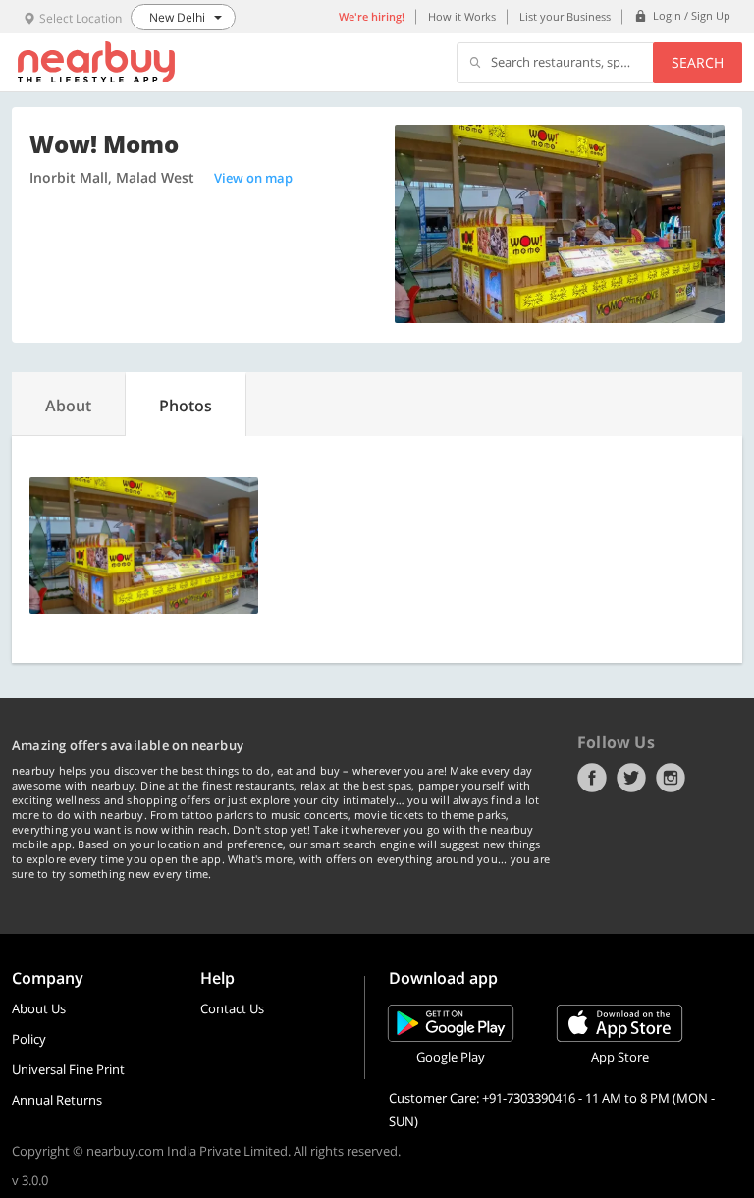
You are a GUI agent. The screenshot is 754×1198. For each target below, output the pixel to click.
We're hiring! (371, 16)
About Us (39, 1008)
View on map (253, 178)
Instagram (670, 777)
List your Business (565, 16)
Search (698, 62)
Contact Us (232, 1008)
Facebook (592, 777)
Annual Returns (57, 1100)
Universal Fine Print (68, 1069)
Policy (29, 1039)
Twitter (631, 777)
